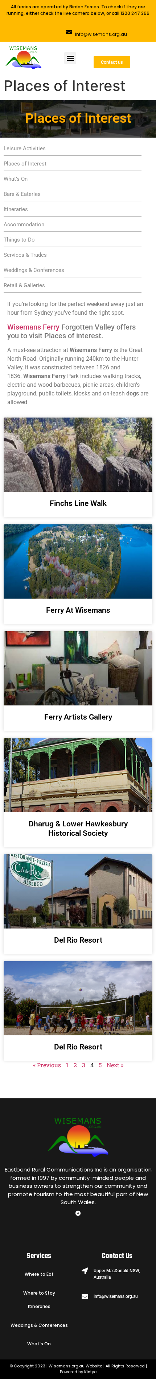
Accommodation (24, 224)
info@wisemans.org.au (101, 34)
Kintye (90, 1372)
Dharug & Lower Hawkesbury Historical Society (78, 828)
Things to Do (19, 239)
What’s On (16, 179)
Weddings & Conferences (34, 270)
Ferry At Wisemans (78, 610)
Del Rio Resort (78, 940)
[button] (70, 58)
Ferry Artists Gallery (78, 717)
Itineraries (16, 209)
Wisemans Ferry (33, 327)
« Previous (47, 1065)
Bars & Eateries (22, 194)
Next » (115, 1065)
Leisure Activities (25, 148)
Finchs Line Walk (78, 503)
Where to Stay (39, 1293)
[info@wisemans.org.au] (69, 32)
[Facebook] (78, 1213)
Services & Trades (25, 255)
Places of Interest (25, 163)
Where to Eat (39, 1274)
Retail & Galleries (24, 285)
